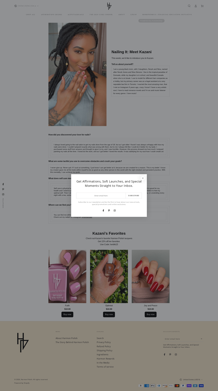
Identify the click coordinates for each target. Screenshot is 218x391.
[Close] (143, 178)
